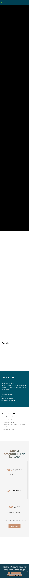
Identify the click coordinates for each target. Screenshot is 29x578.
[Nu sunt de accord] (27, 571)
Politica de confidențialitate (14, 575)
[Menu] (27, 2)
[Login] (24, 2)
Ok (9, 572)
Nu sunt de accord (16, 572)
